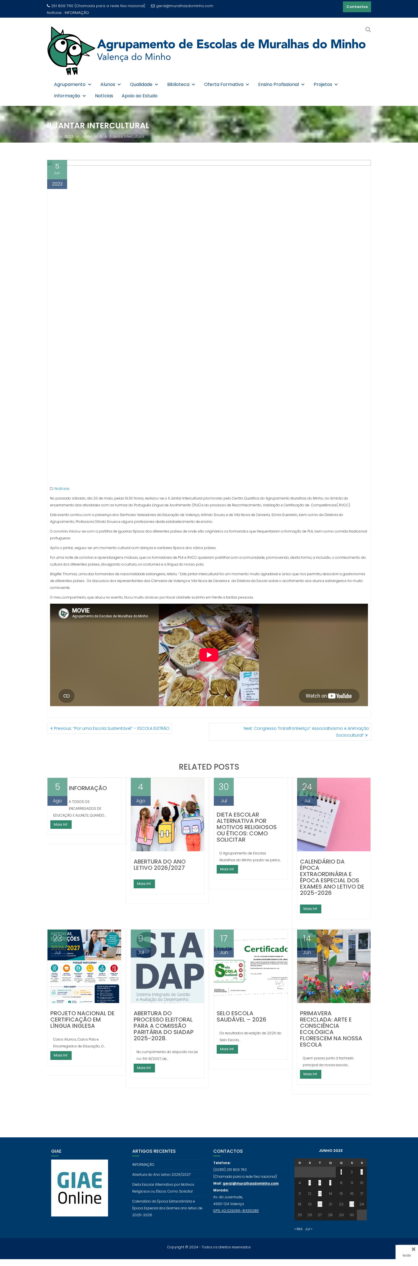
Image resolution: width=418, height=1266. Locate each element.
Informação (67, 96)
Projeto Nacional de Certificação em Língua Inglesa (82, 1019)
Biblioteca (178, 84)
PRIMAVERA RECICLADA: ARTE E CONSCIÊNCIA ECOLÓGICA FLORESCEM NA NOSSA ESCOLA (331, 1029)
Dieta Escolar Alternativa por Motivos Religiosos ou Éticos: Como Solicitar (247, 827)
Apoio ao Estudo (140, 96)
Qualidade (141, 84)
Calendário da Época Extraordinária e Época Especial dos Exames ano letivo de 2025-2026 (332, 877)
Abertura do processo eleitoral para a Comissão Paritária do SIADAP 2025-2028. (164, 1025)
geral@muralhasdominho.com (184, 6)
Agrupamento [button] (70, 84)
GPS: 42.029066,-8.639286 (236, 1210)
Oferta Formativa (223, 84)
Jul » (308, 1228)
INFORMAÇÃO (88, 788)
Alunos (107, 84)
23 (351, 1204)
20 (320, 1204)
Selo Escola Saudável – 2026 (241, 1016)
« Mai (298, 1228)
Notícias (104, 96)
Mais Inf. (61, 824)
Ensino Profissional (278, 84)
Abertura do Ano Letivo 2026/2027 (96, 12)
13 (320, 1193)
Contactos (357, 6)
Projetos (323, 84)
